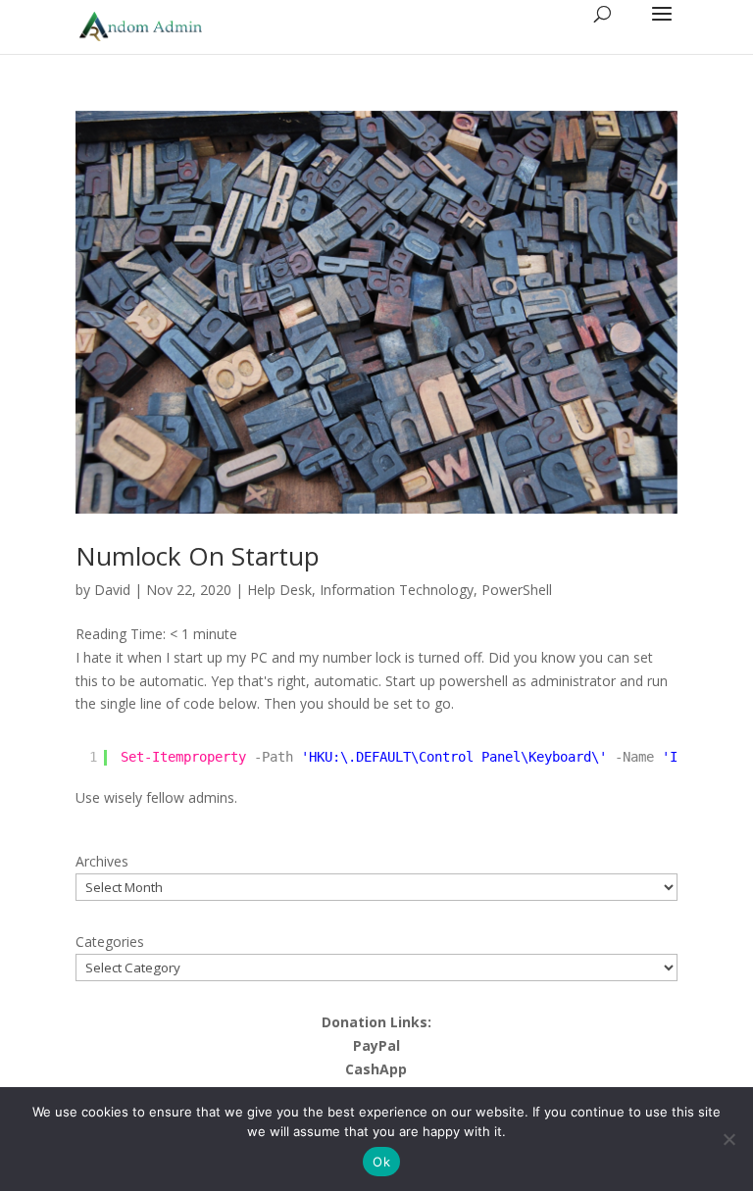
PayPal (376, 1045)
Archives (101, 861)
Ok (381, 1161)
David (112, 589)
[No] (728, 1139)
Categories (109, 941)
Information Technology (397, 589)
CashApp (376, 1069)
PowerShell (516, 589)
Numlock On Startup (197, 555)
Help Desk (279, 589)
